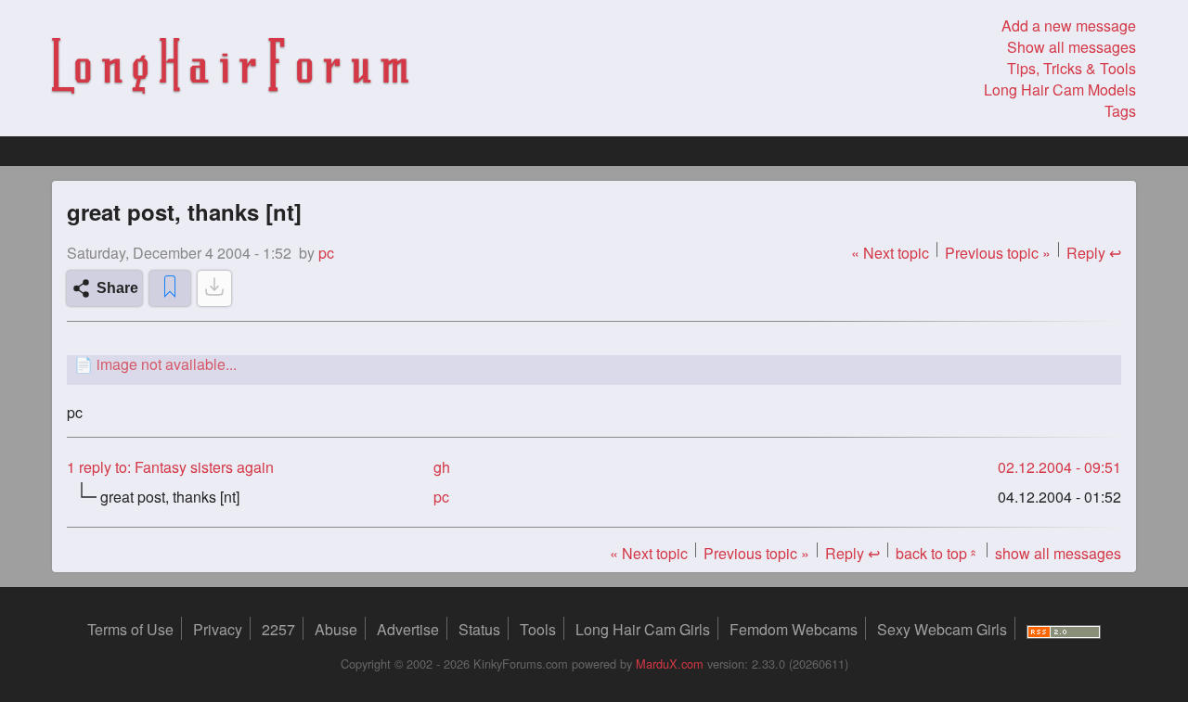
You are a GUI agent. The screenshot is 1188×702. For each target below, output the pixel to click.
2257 (278, 629)
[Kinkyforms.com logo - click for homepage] (230, 68)
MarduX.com (670, 663)
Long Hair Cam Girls (642, 629)
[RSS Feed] (1064, 629)
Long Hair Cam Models (1060, 89)
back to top (937, 553)
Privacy (217, 629)
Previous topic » (998, 252)
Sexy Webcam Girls (942, 629)
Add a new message (1068, 25)
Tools (538, 629)
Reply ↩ (1093, 252)
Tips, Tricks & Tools (1071, 68)
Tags (1120, 110)
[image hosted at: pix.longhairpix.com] (594, 364)
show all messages (1058, 553)
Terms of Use (130, 629)
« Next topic (890, 252)
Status (479, 629)
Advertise (408, 629)
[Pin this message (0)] (169, 288)
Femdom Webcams (794, 629)
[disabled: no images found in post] (214, 288)
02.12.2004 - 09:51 (1059, 467)
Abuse (336, 629)
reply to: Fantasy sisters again (170, 467)
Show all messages (1071, 46)
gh (441, 467)
